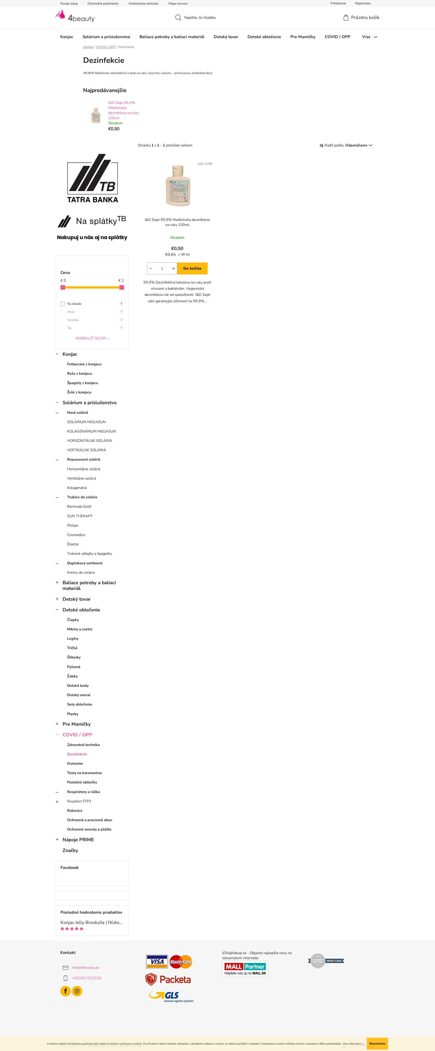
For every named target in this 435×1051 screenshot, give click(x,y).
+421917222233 (86, 978)
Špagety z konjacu (82, 382)
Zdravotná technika (83, 744)
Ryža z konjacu (79, 373)
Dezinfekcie (77, 754)
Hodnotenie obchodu (143, 3)
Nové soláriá (77, 412)
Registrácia (362, 3)
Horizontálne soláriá (83, 469)
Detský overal (78, 695)
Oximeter (75, 763)
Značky (70, 850)
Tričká (72, 647)
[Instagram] (77, 991)
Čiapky (73, 619)
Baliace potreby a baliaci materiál (89, 585)
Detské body (78, 685)
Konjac (70, 354)
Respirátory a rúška (83, 791)
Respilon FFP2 (79, 801)
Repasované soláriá (83, 459)
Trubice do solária (82, 497)
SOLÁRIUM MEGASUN (86, 422)
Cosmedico (76, 534)
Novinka (94, 320)
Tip (94, 328)
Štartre (73, 544)
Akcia (94, 312)
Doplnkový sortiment (85, 563)
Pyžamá (73, 666)
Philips (72, 525)
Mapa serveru (178, 3)
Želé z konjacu (79, 392)
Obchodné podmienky (103, 3)
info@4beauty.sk (85, 967)
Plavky (72, 714)
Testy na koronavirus (84, 772)
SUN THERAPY (80, 516)
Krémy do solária (81, 572)
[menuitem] (67, 37)
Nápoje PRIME (78, 839)
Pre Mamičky (77, 724)
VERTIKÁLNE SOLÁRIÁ (86, 450)
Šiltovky (74, 657)
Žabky (72, 676)
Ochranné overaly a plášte (89, 829)
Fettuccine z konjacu (84, 364)
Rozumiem (377, 1043)
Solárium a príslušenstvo (90, 402)
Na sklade (94, 304)
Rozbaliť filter (91, 338)
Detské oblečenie (81, 610)
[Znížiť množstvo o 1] (150, 268)
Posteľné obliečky (82, 782)
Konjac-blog (68, 3)
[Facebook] (65, 991)
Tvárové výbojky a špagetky (89, 553)
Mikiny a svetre (79, 629)
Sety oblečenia (79, 704)
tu (362, 1044)
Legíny (72, 638)
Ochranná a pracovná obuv (89, 820)
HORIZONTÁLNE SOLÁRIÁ (89, 440)
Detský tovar (77, 599)
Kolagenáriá (77, 487)
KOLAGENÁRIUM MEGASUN (91, 431)
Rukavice (74, 810)
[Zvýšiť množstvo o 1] (173, 268)
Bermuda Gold (79, 506)
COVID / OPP (77, 735)
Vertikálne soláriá (81, 478)
